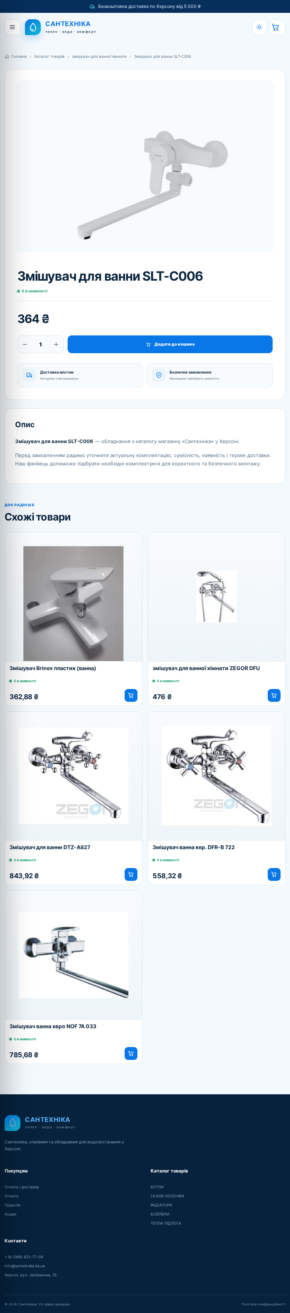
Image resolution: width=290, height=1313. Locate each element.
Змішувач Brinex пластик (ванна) (52, 668)
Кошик (10, 1214)
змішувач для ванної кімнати (99, 56)
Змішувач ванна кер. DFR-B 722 (194, 847)
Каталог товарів (49, 56)
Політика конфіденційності (263, 1304)
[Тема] (259, 27)
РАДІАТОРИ (161, 1205)
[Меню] (12, 27)
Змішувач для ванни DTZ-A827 (49, 847)
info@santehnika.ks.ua (25, 1266)
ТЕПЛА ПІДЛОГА (166, 1223)
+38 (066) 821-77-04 (24, 1256)
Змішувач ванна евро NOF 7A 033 (52, 1026)
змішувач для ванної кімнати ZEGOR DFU (206, 668)
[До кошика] (131, 695)
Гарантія (12, 1205)
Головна (19, 56)
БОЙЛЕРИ (160, 1214)
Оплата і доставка (22, 1187)
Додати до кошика (174, 344)
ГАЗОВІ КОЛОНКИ (167, 1196)
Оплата (12, 1196)
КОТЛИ (157, 1187)
